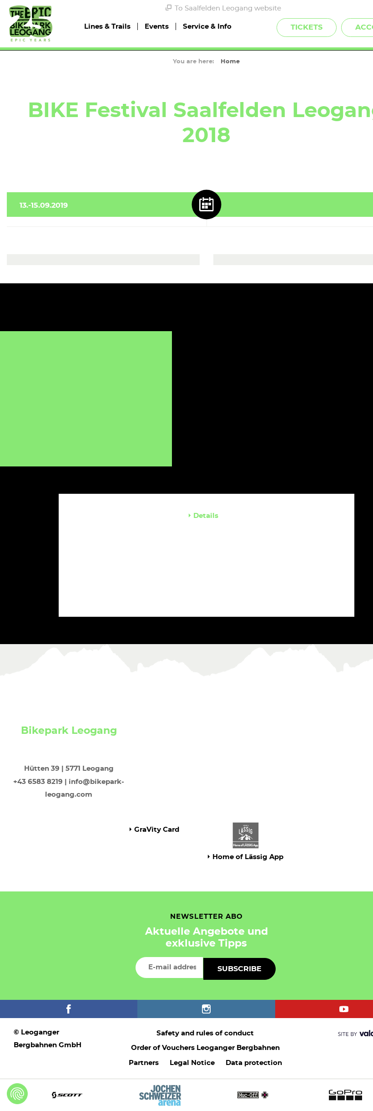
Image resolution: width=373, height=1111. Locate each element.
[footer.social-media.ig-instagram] (206, 1009)
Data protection (254, 1063)
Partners (144, 1063)
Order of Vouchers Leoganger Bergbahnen (205, 1047)
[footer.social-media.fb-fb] (68, 1009)
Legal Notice (192, 1063)
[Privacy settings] (17, 1093)
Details (205, 515)
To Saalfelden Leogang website (228, 8)
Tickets (307, 27)
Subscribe (239, 969)
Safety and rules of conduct (205, 1033)
